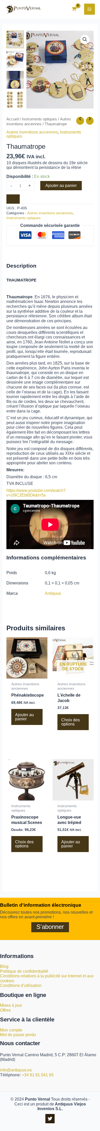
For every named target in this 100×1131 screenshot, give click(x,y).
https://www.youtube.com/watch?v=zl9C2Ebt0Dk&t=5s (36, 493)
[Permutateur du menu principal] (89, 9)
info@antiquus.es (16, 1070)
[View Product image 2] (15, 59)
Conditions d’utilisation (21, 985)
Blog (4, 966)
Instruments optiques (39, 119)
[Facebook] (50, 1118)
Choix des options (70, 722)
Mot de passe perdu (18, 1035)
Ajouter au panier (61, 185)
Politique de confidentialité (24, 971)
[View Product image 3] (15, 80)
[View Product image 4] (15, 100)
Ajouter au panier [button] (24, 717)
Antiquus (53, 593)
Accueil (12, 119)
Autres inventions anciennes (32, 132)
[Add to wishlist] (13, 199)
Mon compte (11, 1030)
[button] (84, 39)
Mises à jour (11, 1005)
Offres (5, 1010)
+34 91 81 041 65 (38, 1075)
